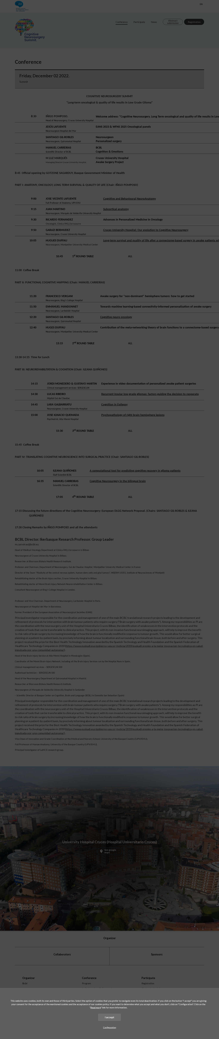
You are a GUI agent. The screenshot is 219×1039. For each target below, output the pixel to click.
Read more (95, 1007)
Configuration (109, 1027)
